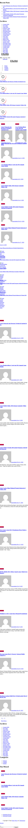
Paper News (15, 820)
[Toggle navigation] (1, 57)
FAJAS (5, 54)
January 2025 (6, 42)
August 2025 (6, 35)
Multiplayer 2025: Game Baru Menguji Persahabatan (13, 613)
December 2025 (7, 31)
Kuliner (5, 763)
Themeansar (22, 820)
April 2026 (5, 27)
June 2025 (5, 36)
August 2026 (6, 24)
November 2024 (7, 44)
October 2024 (6, 46)
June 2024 (5, 50)
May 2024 (5, 754)
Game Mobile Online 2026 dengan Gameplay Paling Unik (13, 105)
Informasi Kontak (7, 816)
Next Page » (4, 720)
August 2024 (6, 47)
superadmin (4, 142)
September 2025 (7, 34)
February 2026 (6, 28)
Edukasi (6, 70)
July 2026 (5, 25)
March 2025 (6, 39)
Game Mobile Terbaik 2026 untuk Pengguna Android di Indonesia (14, 283)
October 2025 (6, 32)
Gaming (3, 124)
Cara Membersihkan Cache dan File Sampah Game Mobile (13, 93)
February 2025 (6, 40)
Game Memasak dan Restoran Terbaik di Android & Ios (12, 81)
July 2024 (5, 48)
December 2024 (7, 43)
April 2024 (5, 755)
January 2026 (6, 29)
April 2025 (5, 38)
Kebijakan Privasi (7, 814)
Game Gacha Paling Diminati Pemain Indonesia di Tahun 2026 (13, 295)
